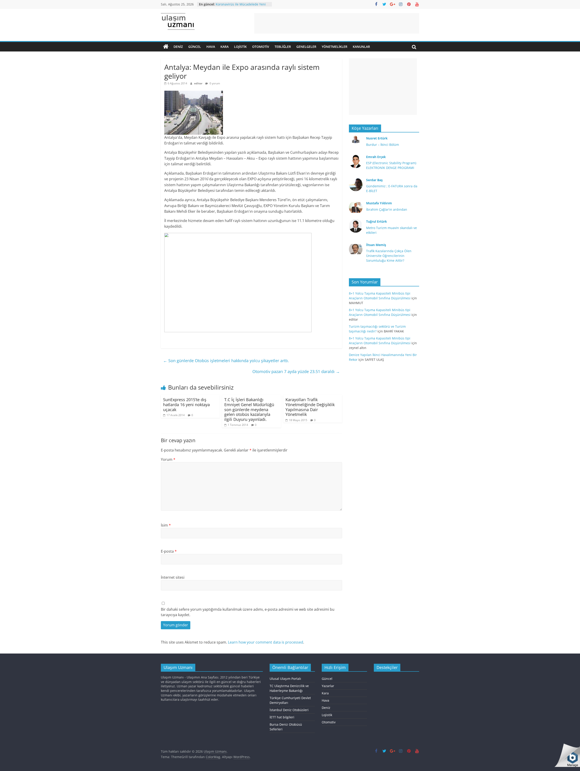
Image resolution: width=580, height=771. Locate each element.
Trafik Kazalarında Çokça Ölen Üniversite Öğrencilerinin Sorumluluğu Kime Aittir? (388, 256)
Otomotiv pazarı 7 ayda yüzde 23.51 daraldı (296, 371)
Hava (210, 46)
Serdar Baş (374, 180)
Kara (224, 46)
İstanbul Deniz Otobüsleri (289, 710)
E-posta (169, 551)
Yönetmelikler (334, 46)
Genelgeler (306, 46)
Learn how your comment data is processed (265, 642)
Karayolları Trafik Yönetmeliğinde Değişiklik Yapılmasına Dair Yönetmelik (310, 407)
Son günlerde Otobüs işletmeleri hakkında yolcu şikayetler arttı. (226, 360)
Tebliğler (283, 46)
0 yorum (214, 83)
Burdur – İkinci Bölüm (382, 144)
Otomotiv (260, 46)
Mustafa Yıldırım (379, 203)
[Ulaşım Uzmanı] (166, 46)
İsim (166, 525)
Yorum (168, 459)
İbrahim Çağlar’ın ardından (386, 209)
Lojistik (240, 46)
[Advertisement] (336, 23)
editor (198, 83)
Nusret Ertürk (377, 138)
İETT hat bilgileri (282, 717)
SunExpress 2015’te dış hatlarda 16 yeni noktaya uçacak (186, 404)
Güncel (194, 46)
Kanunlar (361, 46)
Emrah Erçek (376, 157)
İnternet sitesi (172, 577)
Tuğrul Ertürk (376, 221)
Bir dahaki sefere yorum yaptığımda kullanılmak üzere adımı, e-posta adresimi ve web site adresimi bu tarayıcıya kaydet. (247, 612)
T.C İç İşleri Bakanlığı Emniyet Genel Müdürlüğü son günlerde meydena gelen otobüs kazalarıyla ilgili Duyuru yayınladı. (249, 409)
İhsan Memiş (376, 245)
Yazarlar (328, 686)
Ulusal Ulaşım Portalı (285, 678)
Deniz (178, 46)
